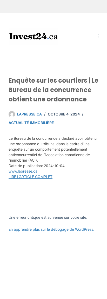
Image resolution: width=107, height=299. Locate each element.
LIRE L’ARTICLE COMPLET (30, 176)
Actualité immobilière (31, 122)
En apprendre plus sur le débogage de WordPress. (51, 229)
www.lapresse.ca (23, 171)
